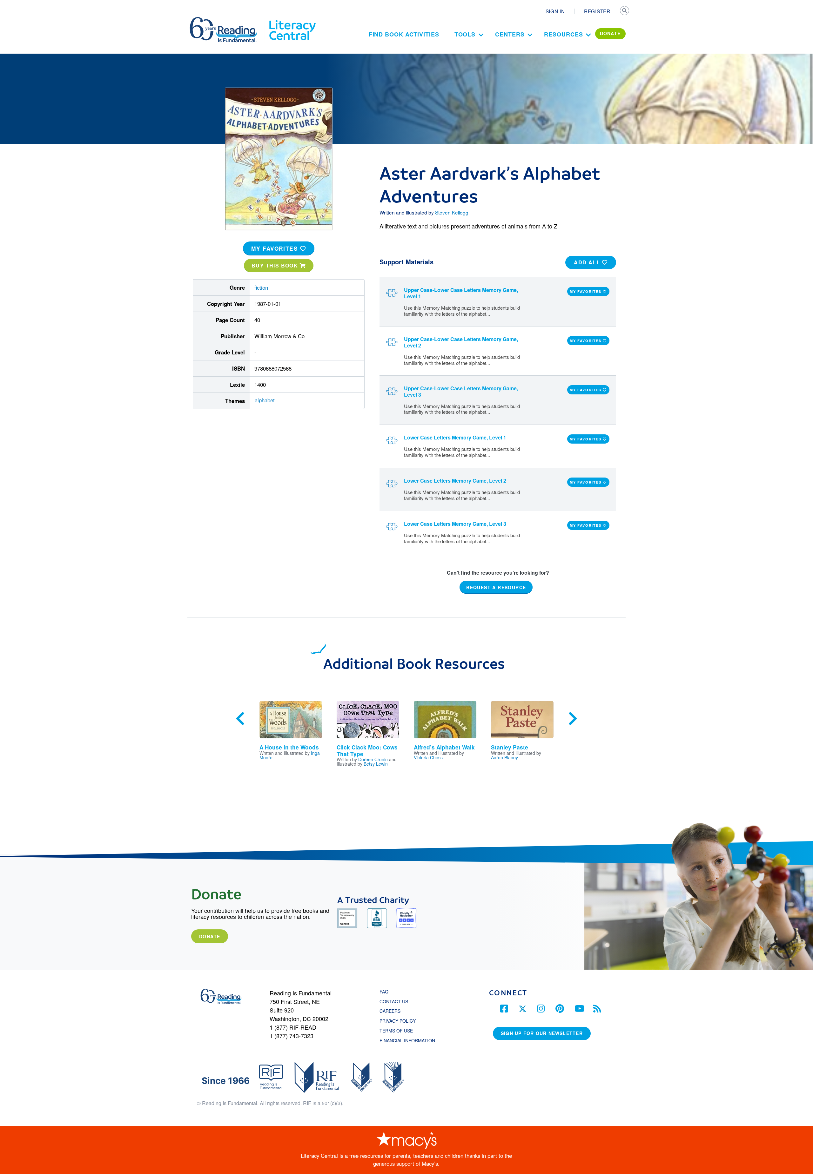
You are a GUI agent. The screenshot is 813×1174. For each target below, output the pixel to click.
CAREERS (390, 1011)
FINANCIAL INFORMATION (407, 1040)
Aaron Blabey (504, 757)
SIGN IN (555, 11)
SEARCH (624, 11)
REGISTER (597, 11)
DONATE (610, 33)
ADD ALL (588, 262)
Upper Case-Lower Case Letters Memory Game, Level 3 (461, 391)
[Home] (227, 20)
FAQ (384, 991)
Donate (209, 936)
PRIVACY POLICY (398, 1021)
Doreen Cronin (373, 759)
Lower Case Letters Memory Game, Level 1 (455, 437)
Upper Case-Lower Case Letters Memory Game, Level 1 (461, 293)
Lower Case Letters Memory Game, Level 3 (455, 523)
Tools (465, 34)
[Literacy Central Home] (292, 20)
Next (573, 718)
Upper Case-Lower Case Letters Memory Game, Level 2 (461, 342)
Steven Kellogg (451, 212)
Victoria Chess (428, 757)
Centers (509, 34)
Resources (563, 34)
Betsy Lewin (376, 764)
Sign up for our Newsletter (542, 1033)
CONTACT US (396, 1001)
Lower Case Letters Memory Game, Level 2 (455, 480)
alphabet (265, 400)
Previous (240, 718)
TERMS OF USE (399, 1030)
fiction (261, 287)
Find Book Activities (404, 34)
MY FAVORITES (275, 248)
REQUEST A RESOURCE (496, 587)
